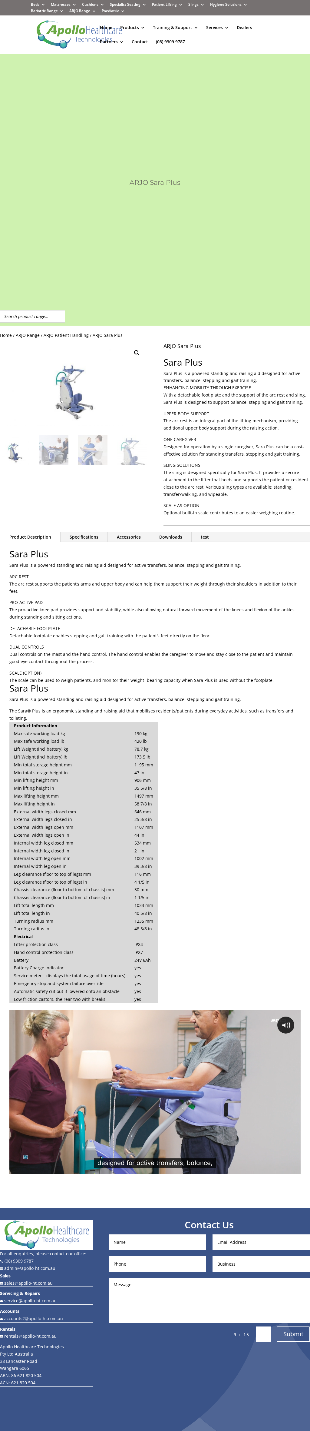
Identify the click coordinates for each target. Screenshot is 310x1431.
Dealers (244, 27)
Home (106, 27)
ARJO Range (28, 335)
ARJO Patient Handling (66, 335)
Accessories (129, 537)
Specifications (84, 537)
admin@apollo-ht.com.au (29, 1268)
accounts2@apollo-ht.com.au (33, 1318)
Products (129, 27)
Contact (140, 42)
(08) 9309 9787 (170, 42)
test (205, 537)
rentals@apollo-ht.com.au (28, 1336)
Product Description (30, 537)
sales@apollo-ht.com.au (28, 1283)
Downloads (170, 537)
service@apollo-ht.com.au (28, 1300)
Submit (293, 1334)
